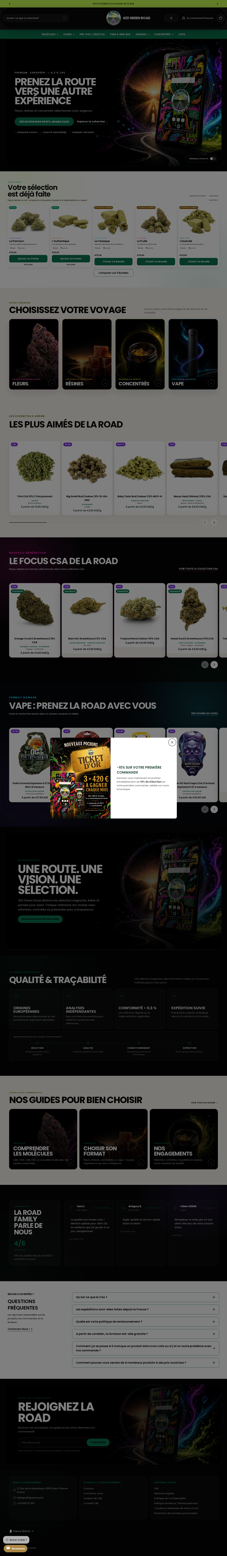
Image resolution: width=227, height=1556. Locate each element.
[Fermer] (172, 742)
